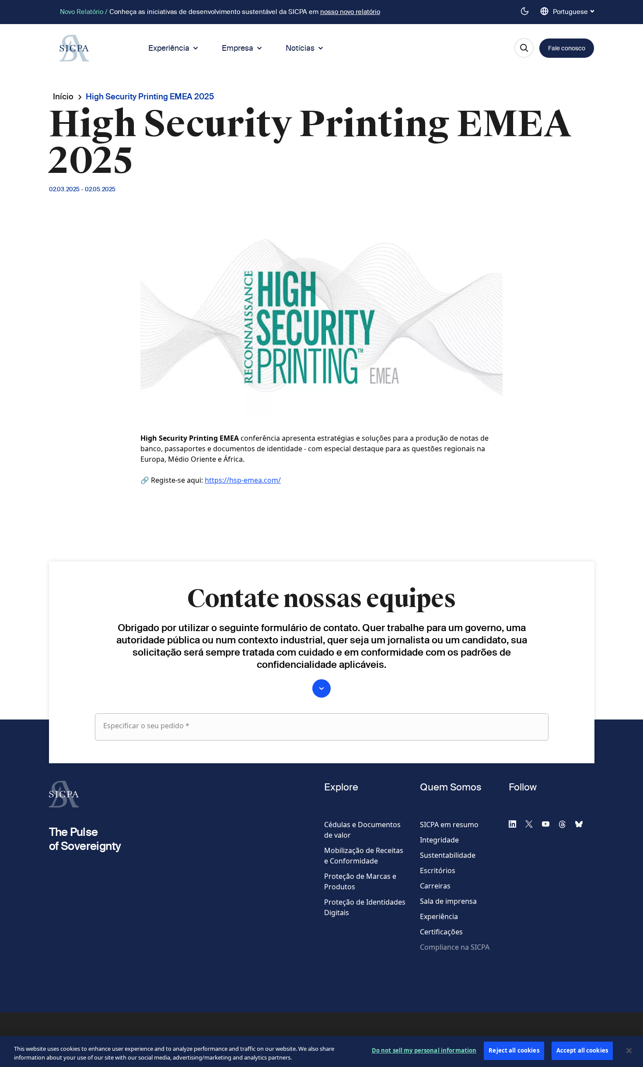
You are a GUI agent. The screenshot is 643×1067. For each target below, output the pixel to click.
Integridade (439, 840)
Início (63, 96)
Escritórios (437, 870)
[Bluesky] (582, 823)
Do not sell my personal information (424, 1050)
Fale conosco (566, 48)
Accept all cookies (582, 1050)
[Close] (629, 1050)
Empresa (237, 48)
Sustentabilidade (447, 855)
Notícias (300, 48)
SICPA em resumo (449, 824)
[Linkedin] (516, 823)
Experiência (168, 48)
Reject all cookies (514, 1050)
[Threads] (566, 823)
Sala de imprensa (448, 901)
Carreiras (435, 886)
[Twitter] (532, 823)
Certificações (441, 932)
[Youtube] (549, 823)
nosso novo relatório (350, 11)
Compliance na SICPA (454, 947)
